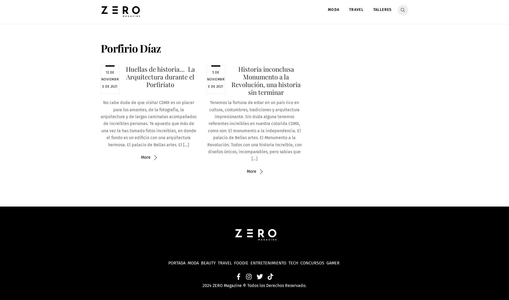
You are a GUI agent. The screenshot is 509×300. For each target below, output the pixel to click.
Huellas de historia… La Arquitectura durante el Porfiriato (160, 77)
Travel (356, 9)
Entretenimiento (268, 262)
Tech (294, 262)
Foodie (241, 262)
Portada (177, 262)
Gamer (333, 262)
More (146, 157)
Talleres (382, 9)
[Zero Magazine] (121, 14)
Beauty (209, 262)
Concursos (312, 262)
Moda (334, 9)
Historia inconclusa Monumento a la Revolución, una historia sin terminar (266, 80)
